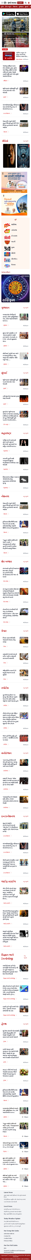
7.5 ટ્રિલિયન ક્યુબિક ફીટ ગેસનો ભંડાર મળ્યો (14, 1199)
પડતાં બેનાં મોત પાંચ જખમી (10, 1202)
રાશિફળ (5, 80)
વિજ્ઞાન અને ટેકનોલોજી (9, 978)
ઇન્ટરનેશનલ (6, 113)
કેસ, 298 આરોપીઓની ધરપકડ (11, 1221)
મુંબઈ (26, 7)
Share (26, 59)
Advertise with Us (9, 1233)
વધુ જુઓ (25, 141)
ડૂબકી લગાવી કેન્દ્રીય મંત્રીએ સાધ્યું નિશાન (14, 1224)
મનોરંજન (5, 770)
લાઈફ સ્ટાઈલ (6, 903)
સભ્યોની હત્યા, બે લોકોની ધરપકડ (12, 1209)
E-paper (20, 2)
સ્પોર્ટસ (5, 705)
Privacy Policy (8, 1241)
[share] (22, 1117)
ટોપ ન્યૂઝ (8, 7)
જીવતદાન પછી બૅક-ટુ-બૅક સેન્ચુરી (12, 1226)
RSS (5, 1248)
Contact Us (7, 1236)
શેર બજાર (5, 581)
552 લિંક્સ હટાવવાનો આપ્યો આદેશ (12, 1211)
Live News (19, 59)
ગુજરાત (21, 7)
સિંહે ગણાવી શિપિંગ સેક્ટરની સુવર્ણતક (13, 1214)
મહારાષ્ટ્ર (5, 451)
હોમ (2, 7)
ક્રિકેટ (5, 1151)
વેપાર (4, 646)
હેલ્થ (4, 1041)
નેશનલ (15, 7)
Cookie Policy (8, 1238)
